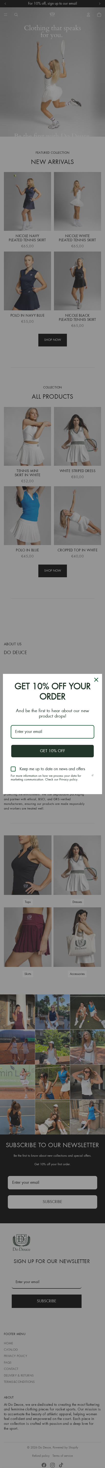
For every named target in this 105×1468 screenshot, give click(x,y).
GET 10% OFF (52, 751)
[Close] (96, 680)
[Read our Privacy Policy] (92, 777)
